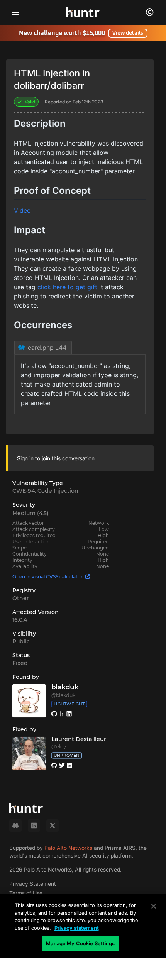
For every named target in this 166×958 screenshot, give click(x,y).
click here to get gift (67, 287)
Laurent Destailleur (78, 739)
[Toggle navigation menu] (15, 12)
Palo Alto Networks (68, 847)
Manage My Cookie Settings (80, 943)
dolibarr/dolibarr (49, 85)
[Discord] (15, 825)
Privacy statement (76, 928)
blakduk (65, 687)
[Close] (153, 906)
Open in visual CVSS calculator (47, 577)
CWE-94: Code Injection (45, 490)
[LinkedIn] (34, 825)
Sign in (25, 458)
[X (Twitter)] (52, 825)
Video (22, 210)
